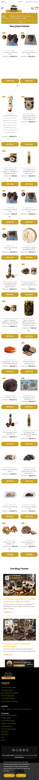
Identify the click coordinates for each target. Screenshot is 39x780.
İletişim (3, 740)
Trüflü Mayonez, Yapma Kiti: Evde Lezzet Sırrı (29, 248)
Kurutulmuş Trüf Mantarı (10, 468)
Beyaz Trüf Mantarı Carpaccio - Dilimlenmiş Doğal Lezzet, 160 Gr (10, 171)
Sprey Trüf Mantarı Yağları (10, 281)
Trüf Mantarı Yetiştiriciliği (8, 698)
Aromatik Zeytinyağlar (7, 696)
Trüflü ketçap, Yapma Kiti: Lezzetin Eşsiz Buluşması (10, 363)
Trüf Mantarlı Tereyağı (29, 114)
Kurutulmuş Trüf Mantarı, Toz (10, 507)
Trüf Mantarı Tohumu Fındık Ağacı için (29, 363)
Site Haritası (4, 732)
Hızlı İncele (10, 46)
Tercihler (9, 775)
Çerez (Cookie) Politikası (8, 729)
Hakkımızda (4, 734)
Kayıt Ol (36, 2)
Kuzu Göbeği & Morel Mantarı (9, 693)
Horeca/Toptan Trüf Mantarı (9, 701)
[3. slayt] (22, 85)
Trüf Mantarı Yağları (7, 690)
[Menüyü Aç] (2, 8)
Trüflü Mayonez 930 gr (10, 116)
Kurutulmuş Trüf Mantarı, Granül (29, 507)
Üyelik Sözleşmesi (6, 726)
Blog (4, 2)
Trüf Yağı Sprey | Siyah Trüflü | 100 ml (10, 433)
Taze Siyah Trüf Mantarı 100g (10, 53)
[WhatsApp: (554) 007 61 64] (32, 8)
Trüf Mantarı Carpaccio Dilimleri (10, 168)
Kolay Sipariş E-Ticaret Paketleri (24, 755)
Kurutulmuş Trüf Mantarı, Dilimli (10, 470)
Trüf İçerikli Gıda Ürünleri (8, 687)
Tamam (21, 775)
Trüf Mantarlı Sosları (29, 246)
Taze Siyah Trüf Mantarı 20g (10, 248)
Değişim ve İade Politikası (8, 723)
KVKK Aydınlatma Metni (8, 721)
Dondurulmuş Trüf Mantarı (29, 468)
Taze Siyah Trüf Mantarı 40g (28, 53)
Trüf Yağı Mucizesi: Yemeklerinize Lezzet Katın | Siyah (29, 171)
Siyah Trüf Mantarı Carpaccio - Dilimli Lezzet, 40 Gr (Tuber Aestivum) (10, 322)
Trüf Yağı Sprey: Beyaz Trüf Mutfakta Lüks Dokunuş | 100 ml (10, 285)
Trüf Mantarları (5, 684)
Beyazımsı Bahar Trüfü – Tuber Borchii (29, 543)
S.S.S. (2, 737)
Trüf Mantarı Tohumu (29, 360)
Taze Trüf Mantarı (10, 50)
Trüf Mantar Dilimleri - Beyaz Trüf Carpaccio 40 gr (29, 285)
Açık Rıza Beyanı (6, 718)
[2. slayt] (20, 85)
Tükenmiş (10, 554)
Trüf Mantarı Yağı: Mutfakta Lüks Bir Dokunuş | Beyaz (29, 434)
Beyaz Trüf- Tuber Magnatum (10, 543)
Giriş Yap (30, 2)
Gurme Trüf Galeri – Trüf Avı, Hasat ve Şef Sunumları (16, 709)
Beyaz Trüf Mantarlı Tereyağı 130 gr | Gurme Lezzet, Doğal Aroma (29, 117)
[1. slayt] (17, 85)
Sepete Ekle (10, 81)
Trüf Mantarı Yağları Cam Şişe (29, 168)
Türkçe (20, 2)
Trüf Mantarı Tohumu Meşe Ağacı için (29, 398)
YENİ (4, 32)
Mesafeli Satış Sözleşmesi (9, 715)
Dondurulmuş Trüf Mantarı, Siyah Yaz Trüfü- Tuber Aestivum (29, 471)
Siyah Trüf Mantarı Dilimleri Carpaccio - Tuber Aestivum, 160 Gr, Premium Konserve (29, 322)
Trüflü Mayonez (10, 114)
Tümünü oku (7, 612)
